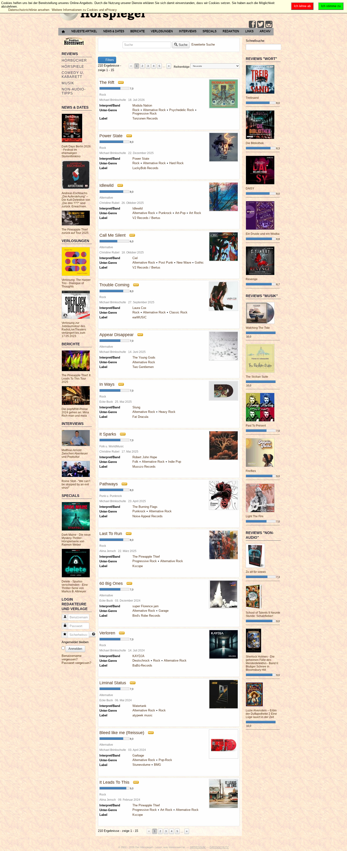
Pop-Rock (165, 760)
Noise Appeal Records (147, 516)
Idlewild (106, 185)
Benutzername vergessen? (71, 657)
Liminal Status (112, 682)
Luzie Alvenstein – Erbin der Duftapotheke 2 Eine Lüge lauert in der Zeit (261, 714)
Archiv (265, 31)
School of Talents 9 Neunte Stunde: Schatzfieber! (263, 614)
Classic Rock (178, 312)
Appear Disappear (116, 334)
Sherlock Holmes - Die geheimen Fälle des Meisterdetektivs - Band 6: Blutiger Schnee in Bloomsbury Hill (262, 663)
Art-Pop (180, 213)
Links (249, 31)
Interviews (187, 31)
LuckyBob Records (145, 168)
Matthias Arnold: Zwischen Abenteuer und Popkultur (75, 453)
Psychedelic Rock (181, 110)
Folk (135, 461)
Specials (209, 31)
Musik (68, 83)
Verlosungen (162, 31)
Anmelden (75, 648)
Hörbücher (74, 60)
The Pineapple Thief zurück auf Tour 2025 (75, 231)
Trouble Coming (114, 284)
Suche (183, 45)
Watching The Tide (258, 327)
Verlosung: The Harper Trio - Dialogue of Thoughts (76, 283)
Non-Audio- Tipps (74, 91)
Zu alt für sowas (256, 571)
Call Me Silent (112, 235)
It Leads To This (114, 782)
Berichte (137, 31)
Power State (111, 135)
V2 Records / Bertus (146, 218)
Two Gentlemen (143, 367)
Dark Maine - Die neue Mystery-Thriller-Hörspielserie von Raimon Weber (76, 539)
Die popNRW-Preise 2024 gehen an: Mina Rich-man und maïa (75, 412)
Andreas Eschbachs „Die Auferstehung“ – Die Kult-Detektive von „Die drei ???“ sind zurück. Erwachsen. (76, 200)
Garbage (138, 755)
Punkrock (165, 213)
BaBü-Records (142, 665)
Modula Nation (142, 105)
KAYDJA (138, 656)
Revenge (252, 279)
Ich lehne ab (302, 6)
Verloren (107, 633)
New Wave (184, 262)
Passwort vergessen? (76, 663)
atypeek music (142, 715)
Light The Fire (254, 516)
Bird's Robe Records (146, 615)
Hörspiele (73, 66)
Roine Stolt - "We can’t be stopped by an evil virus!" (76, 484)
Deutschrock (141, 660)
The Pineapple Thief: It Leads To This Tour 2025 (76, 379)
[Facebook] (252, 24)
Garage (164, 610)
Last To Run (110, 533)
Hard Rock (176, 163)
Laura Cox (139, 308)
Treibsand (252, 97)
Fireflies (251, 471)
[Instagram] (268, 24)
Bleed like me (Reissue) (121, 732)
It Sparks (107, 434)
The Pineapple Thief (146, 556)
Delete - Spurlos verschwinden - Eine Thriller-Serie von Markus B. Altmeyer (75, 586)
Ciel (135, 258)
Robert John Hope (144, 457)
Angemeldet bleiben (75, 642)
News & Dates (113, 31)
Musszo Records (144, 466)
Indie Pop (174, 461)
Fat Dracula (140, 417)
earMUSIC (139, 317)
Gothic (199, 262)
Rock (136, 110)
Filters (109, 60)
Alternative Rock (154, 110)
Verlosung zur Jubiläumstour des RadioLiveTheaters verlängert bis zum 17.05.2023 (74, 329)
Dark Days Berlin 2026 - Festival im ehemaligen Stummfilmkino (76, 151)
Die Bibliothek (255, 143)
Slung (136, 407)
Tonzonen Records (145, 118)
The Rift (106, 82)
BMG (157, 764)
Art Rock (195, 213)
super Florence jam (145, 606)
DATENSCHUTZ (219, 847)
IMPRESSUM (198, 847)
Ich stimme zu (331, 6)
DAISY (250, 188)
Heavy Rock (167, 412)
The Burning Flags (144, 507)
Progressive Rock (144, 113)
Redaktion (231, 31)
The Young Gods (143, 357)
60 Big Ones (111, 583)
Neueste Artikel (84, 31)
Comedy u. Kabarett (73, 75)
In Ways (106, 384)
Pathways (108, 484)
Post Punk (166, 262)
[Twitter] (260, 24)
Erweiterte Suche (203, 44)
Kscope (137, 566)
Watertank (139, 706)
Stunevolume (141, 764)
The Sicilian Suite (257, 376)
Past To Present (256, 425)
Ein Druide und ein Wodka (262, 233)
